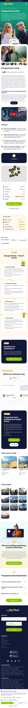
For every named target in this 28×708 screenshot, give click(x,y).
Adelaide (3, 674)
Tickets (2, 638)
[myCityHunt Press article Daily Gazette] (14, 240)
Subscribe (14, 629)
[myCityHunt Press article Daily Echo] (5, 239)
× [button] (26, 690)
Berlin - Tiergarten (16, 668)
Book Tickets (15, 359)
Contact (3, 645)
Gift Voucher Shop (5, 640)
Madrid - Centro (4, 669)
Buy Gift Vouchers (15, 563)
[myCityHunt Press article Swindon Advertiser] (5, 243)
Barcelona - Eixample (15, 673)
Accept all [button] (7, 702)
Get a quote (14, 444)
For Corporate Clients (14, 208)
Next (16, 402)
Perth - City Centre (5, 672)
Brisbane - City (14, 670)
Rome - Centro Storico (13, 669)
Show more (14, 102)
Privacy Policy (14, 626)
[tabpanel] (14, 156)
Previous (11, 402)
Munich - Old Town (10, 674)
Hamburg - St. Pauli (18, 672)
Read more (9, 695)
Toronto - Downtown (5, 670)
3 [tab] (15, 161)
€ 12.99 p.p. (14, 203)
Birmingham (17, 674)
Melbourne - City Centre (6, 668)
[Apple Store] (14, 652)
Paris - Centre (21, 670)
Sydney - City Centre (19, 666)
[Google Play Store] (14, 656)
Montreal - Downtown (5, 673)
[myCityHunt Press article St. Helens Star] (23, 240)
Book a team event (14, 440)
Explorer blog (4, 642)
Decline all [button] (21, 702)
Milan (22, 673)
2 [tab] (14, 161)
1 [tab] (12, 161)
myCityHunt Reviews (5, 643)
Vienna (11, 672)
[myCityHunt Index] (8, 4)
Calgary (22, 674)
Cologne (3, 676)
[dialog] (14, 698)
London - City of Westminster (7, 666)
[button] (14, 706)
